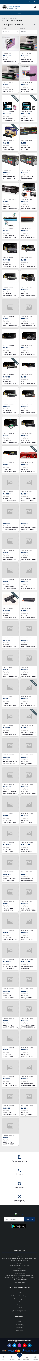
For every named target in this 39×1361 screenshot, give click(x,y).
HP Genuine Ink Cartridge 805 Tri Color (9, 119)
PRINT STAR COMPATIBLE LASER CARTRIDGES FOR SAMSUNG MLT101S (28, 353)
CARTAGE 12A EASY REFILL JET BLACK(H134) (27, 149)
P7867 (30, 258)
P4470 (12, 404)
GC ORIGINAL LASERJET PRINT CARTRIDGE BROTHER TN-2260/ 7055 (10, 1055)
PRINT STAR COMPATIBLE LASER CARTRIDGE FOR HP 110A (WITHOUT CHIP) (28, 909)
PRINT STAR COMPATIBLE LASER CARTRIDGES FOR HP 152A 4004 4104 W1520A (10, 266)
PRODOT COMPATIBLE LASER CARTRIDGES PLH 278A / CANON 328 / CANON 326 (28, 587)
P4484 (12, 316)
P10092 (31, 959)
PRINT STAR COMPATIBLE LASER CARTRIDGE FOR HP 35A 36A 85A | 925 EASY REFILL (28, 207)
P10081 (31, 813)
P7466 (30, 199)
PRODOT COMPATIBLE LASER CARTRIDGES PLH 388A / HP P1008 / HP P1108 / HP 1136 (10, 733)
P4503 (30, 901)
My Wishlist (19, 1328)
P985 (11, 258)
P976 (30, 667)
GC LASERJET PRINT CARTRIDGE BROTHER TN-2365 (28, 1084)
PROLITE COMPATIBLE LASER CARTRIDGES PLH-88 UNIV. (10, 529)
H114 (11, 170)
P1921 (12, 696)
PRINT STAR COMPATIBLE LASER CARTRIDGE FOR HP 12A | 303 (28, 441)
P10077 (12, 1106)
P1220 (30, 316)
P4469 (12, 375)
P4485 (30, 345)
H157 (30, 53)
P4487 (30, 228)
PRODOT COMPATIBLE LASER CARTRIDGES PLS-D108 (9, 616)
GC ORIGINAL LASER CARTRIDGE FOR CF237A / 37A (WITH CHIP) (9, 880)
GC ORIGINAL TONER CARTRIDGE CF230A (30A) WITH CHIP (10, 792)
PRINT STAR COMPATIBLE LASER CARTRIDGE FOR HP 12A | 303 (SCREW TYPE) (28, 266)
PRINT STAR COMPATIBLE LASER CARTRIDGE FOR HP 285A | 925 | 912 (9, 412)
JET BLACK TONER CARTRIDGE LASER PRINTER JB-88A (9, 178)
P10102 (31, 1018)
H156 (11, 82)
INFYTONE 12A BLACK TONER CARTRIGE (28, 733)
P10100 (12, 1135)
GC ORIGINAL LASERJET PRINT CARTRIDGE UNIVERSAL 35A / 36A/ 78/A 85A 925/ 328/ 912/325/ (28, 1114)
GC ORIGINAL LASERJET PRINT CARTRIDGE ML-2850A (28, 850)
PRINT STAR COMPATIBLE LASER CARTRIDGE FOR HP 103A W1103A (28, 383)
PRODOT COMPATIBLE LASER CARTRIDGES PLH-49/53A (28, 558)
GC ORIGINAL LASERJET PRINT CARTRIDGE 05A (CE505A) (8, 997)
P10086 (12, 1076)
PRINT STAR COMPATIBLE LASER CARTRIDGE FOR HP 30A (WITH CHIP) (9, 353)
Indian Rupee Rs (30, 2)
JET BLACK (12, 199)
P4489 (12, 345)
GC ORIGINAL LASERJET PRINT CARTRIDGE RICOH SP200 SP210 (9, 850)
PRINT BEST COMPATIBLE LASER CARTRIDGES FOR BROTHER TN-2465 (28, 792)
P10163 (12, 784)
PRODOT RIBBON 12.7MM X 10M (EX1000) (8, 909)
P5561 (12, 287)
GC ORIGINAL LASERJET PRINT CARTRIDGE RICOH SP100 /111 (27, 938)
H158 (11, 53)
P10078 (31, 462)
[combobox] (10, 32)
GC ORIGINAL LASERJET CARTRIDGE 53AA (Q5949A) (10, 1026)
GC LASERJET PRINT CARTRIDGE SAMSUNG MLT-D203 (28, 967)
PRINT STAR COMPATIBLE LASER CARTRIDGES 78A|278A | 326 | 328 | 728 (10, 383)
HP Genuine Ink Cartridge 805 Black (28, 119)
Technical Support (19, 1293)
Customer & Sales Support (19, 1296)
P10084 (12, 930)
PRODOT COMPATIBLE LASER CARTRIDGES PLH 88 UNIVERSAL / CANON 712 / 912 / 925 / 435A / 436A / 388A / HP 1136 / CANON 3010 (28, 616)
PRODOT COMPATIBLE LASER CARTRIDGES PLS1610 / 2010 (10, 646)
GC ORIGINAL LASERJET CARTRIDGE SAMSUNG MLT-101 (10, 1084)
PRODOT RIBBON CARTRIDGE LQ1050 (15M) (27, 880)
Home (4, 18)
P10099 (31, 930)
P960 (30, 579)
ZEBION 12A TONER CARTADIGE (27, 90)
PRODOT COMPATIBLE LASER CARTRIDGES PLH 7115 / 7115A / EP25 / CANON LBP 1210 (28, 675)
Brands (4, 28)
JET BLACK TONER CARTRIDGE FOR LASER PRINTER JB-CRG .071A (27, 178)
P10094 (12, 959)
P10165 (12, 492)
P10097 (31, 1076)
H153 (30, 82)
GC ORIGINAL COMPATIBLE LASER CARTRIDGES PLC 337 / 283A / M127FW (10, 1114)
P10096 (12, 1047)
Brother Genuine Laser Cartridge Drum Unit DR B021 (9, 149)
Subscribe (30, 1219)
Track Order (19, 1331)
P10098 (12, 872)
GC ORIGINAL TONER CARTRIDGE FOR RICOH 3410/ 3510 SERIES (10, 967)
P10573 (12, 755)
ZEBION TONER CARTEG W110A (8, 90)
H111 (30, 170)
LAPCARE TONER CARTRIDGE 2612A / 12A (9, 587)
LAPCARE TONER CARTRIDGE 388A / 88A (9, 558)
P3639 (12, 579)
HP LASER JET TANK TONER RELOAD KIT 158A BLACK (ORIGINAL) (27, 324)
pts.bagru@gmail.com (19, 1311)
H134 (30, 141)
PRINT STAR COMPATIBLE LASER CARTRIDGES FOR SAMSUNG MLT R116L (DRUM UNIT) (10, 441)
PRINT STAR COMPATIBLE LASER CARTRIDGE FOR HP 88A (28, 412)
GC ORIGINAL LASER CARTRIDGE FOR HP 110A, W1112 (28, 1026)
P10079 (12, 813)
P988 (11, 608)
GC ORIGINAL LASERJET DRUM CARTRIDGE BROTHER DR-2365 (28, 821)
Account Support (19, 1299)
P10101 (12, 1018)
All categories (12, 18)
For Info (19, 1308)
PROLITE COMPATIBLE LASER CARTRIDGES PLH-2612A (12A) (28, 529)
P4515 (12, 433)
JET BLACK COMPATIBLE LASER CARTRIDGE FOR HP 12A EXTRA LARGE (9, 207)
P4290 (30, 111)
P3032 (30, 550)
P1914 (12, 521)
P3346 (12, 141)
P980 (30, 608)
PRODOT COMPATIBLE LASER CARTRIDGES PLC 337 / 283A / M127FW (28, 704)
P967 (30, 638)
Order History (19, 1325)
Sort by (22, 28)
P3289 (12, 638)
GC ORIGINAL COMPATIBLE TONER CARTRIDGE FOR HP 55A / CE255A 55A (10, 938)
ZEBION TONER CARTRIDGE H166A (27, 61)
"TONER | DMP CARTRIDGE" (13, 20)
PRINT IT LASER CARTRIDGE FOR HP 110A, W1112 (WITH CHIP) (9, 500)
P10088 (31, 989)
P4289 (12, 111)
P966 (11, 725)
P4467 (30, 433)
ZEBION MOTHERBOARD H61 (10, 61)
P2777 (30, 872)
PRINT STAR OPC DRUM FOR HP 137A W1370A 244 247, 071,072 (9, 236)
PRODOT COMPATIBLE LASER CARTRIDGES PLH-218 (10, 704)
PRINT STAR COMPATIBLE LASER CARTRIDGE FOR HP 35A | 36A (9, 295)
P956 (30, 696)
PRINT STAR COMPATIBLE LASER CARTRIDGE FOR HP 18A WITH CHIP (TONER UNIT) (28, 236)
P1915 (12, 901)
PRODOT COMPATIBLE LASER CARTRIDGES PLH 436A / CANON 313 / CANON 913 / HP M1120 (28, 646)
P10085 (31, 1106)
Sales (19, 1302)
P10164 (31, 784)
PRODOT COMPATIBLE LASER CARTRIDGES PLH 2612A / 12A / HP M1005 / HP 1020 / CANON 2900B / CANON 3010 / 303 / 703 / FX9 (9, 675)
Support (19, 1305)
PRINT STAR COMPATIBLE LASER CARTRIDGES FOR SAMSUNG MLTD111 (10, 324)
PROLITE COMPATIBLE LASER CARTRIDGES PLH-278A (28, 500)
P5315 (30, 375)
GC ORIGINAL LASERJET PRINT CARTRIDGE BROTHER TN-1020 (28, 763)
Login (19, 1322)
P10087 (31, 842)
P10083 (31, 1047)
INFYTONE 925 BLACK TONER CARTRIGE (10, 763)
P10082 (12, 989)
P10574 (31, 725)
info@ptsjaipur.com (19, 1271)
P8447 (12, 228)
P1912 (30, 521)
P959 (11, 667)
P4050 (12, 550)
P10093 (12, 842)
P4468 (30, 404)
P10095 (31, 755)
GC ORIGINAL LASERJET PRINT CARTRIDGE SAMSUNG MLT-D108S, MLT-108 (26, 997)
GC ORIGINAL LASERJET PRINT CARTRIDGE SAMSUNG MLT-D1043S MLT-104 (8, 1143)
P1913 (30, 492)
